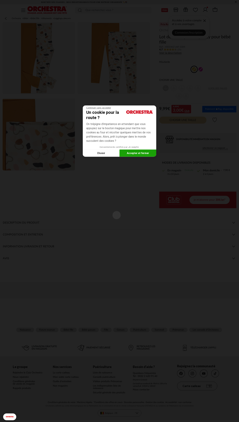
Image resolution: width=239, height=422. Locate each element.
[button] (9, 416)
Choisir (101, 153)
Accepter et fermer (138, 153)
